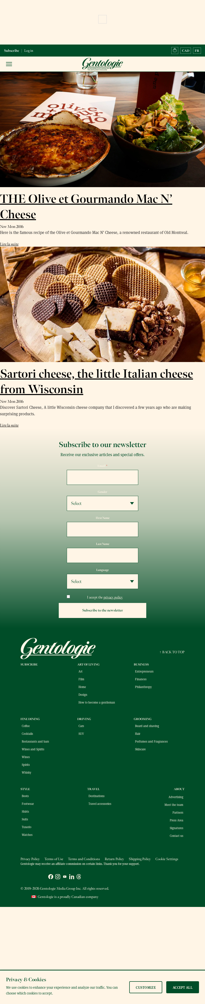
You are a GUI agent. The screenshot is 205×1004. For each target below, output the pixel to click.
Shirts (25, 811)
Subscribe (11, 50)
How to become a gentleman (96, 702)
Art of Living (88, 664)
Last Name (102, 544)
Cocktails (27, 734)
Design (82, 695)
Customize (146, 987)
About (179, 789)
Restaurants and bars (35, 741)
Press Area (176, 820)
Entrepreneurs (144, 671)
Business (141, 664)
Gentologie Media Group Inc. (60, 888)
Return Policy (114, 859)
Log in (28, 51)
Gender (102, 492)
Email (103, 466)
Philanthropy (143, 687)
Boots (25, 796)
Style (25, 789)
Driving (84, 719)
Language (102, 570)
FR (197, 51)
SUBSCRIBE (29, 664)
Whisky (26, 772)
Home (82, 687)
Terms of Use (53, 859)
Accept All (182, 987)
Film (81, 679)
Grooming (143, 719)
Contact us (176, 836)
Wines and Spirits (33, 749)
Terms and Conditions (84, 859)
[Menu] (9, 64)
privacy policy (113, 597)
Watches (27, 835)
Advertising (175, 797)
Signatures (176, 828)
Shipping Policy (140, 859)
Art (80, 671)
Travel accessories (99, 804)
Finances (140, 679)
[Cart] (174, 50)
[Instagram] (57, 877)
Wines (26, 757)
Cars (81, 726)
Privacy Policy (30, 859)
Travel (93, 789)
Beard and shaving (147, 726)
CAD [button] (185, 51)
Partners (177, 812)
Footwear (28, 804)
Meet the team (173, 805)
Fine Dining (30, 719)
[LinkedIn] (71, 877)
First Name (103, 518)
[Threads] (78, 877)
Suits (25, 819)
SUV (81, 734)
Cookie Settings (167, 859)
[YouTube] (64, 877)
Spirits (26, 765)
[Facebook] (50, 877)
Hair (137, 734)
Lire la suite (9, 244)
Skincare (140, 749)
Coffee (26, 726)
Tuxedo (26, 827)
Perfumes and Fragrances (151, 741)
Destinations (96, 796)
